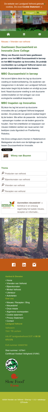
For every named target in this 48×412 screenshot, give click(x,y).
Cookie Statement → (32, 6)
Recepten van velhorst (14, 191)
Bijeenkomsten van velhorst (17, 179)
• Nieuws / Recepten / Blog (17, 302)
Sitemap (28, 399)
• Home (8, 280)
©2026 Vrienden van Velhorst (12, 399)
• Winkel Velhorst (13, 289)
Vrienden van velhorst (20, 41)
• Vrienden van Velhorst (16, 283)
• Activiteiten (11, 295)
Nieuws (4, 41)
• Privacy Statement (14, 317)
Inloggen (30, 12)
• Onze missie (11, 308)
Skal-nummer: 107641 (15, 350)
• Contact (9, 320)
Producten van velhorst (15, 173)
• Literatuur (10, 292)
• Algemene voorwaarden (16, 311)
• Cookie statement (14, 314)
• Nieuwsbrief (11, 305)
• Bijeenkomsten (12, 286)
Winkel (42, 12)
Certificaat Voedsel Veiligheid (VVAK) (22, 353)
